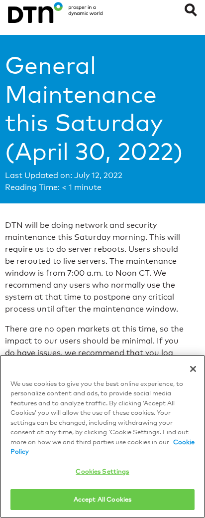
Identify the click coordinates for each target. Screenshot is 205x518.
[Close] (193, 369)
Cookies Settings (102, 471)
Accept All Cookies (102, 499)
